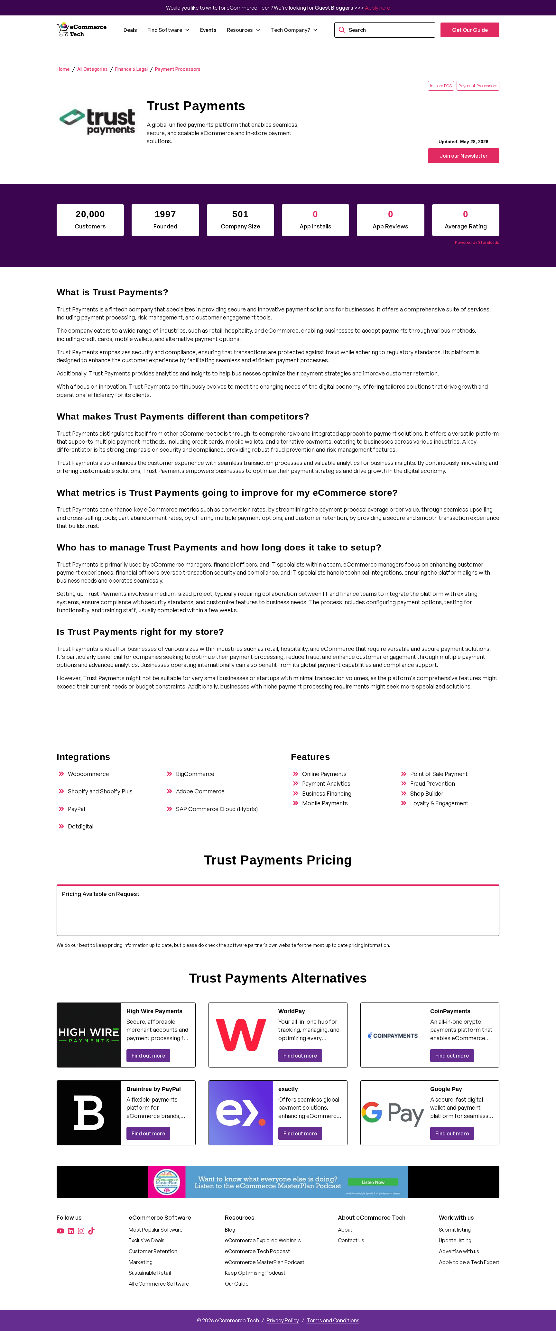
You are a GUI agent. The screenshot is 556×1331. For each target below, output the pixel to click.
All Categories (92, 69)
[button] (168, 30)
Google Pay (446, 1089)
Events (208, 30)
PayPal (76, 808)
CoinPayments (450, 1011)
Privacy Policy (283, 1320)
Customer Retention (153, 1251)
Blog (230, 1229)
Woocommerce (88, 773)
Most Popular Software (156, 1229)
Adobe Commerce (200, 791)
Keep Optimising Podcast (255, 1273)
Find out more (148, 1055)
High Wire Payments (154, 1011)
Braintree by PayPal (153, 1089)
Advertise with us (459, 1251)
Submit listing (455, 1229)
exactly (288, 1089)
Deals (130, 30)
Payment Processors (177, 69)
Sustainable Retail (150, 1273)
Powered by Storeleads (477, 242)
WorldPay (291, 1011)
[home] (82, 30)
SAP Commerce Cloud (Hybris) (217, 808)
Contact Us (351, 1240)
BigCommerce (195, 773)
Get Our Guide (470, 30)
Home (63, 69)
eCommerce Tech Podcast (257, 1251)
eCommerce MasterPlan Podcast (264, 1262)
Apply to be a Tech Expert (469, 1262)
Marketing (141, 1262)
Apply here (377, 8)
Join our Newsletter (464, 156)
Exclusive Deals (146, 1240)
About (345, 1229)
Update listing (455, 1240)
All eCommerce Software (159, 1283)
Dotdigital (80, 826)
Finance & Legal (131, 69)
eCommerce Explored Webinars (263, 1240)
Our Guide (237, 1283)
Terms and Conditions (333, 1320)
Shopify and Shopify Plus (100, 791)
